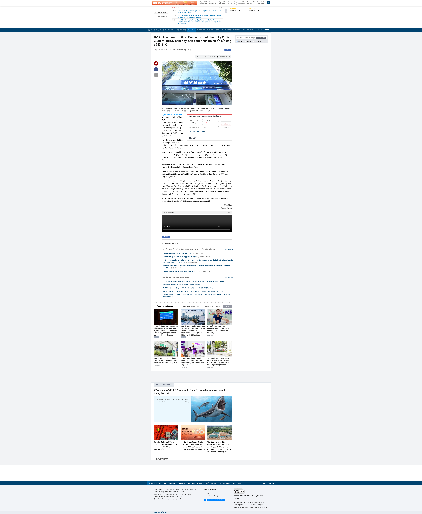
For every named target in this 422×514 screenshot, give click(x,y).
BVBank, (173, 243)
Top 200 (271, 483)
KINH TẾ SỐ (228, 30)
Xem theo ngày (189, 307)
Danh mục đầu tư (162, 16)
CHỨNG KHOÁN (161, 30)
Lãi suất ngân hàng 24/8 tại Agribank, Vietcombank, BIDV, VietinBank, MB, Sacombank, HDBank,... (218, 329)
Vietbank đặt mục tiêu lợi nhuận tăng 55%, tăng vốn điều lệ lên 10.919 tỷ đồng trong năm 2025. (193, 291)
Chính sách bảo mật (160, 512)
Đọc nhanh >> (220, 8)
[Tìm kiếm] (261, 38)
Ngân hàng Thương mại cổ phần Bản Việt (197, 249)
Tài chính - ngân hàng (184, 50)
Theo (196, 212)
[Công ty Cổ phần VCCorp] (251, 491)
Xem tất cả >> (229, 249)
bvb (178, 243)
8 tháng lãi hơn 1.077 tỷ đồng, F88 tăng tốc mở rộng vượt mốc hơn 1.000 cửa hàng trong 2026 (165, 360)
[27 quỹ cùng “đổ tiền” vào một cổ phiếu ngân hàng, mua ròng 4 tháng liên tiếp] (211, 409)
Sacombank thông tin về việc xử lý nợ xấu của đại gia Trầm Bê (182, 285)
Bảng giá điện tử (162, 12)
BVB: (205, 116)
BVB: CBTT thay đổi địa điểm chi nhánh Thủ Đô (184, 253)
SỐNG (243, 30)
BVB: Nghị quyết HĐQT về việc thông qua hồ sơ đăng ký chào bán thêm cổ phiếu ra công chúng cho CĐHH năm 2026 (196, 267)
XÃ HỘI (153, 30)
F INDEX (266, 30)
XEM (227, 306)
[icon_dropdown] (268, 2)
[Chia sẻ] (156, 69)
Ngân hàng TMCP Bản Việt (172, 114)
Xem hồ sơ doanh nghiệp (196, 131)
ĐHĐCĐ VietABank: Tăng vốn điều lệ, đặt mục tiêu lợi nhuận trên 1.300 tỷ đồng (188, 288)
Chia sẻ (228, 50)
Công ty (240, 41)
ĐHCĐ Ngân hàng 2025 (179, 277)
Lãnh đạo (258, 41)
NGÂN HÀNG (192, 30)
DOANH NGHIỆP (182, 30)
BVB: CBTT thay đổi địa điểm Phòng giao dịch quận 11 (186, 257)
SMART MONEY (201, 30)
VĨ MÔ (222, 30)
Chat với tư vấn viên (215, 500)
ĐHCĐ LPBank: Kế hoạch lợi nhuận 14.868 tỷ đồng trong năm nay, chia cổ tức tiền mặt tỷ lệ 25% (193, 281)
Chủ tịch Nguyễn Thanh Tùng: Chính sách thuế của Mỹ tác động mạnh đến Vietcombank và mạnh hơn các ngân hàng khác (196, 296)
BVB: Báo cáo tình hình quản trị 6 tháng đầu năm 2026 (186, 271)
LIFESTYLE (249, 30)
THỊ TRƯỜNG (236, 30)
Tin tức (249, 41)
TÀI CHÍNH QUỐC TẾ (213, 30)
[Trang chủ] (149, 30)
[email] (156, 75)
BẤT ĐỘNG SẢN (171, 30)
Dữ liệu (260, 30)
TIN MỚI (192, 138)
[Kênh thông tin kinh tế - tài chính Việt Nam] (174, 3)
